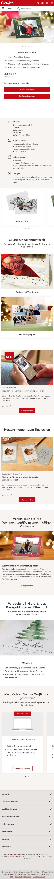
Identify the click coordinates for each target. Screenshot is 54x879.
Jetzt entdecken (27, 500)
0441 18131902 (13, 857)
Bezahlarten (6, 794)
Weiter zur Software (22, 768)
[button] (47, 3)
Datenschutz (18, 877)
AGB (11, 877)
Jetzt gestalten (27, 410)
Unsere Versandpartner (10, 802)
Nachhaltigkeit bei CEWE (10, 817)
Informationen (7, 832)
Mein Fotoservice (8, 824)
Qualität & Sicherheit (9, 809)
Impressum (27, 877)
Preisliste (11, 874)
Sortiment (5, 839)
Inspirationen (6, 847)
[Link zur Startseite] (11, 3)
